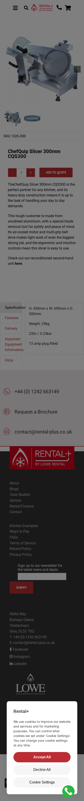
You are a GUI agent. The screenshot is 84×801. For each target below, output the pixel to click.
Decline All (42, 770)
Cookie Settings (42, 782)
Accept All (42, 757)
